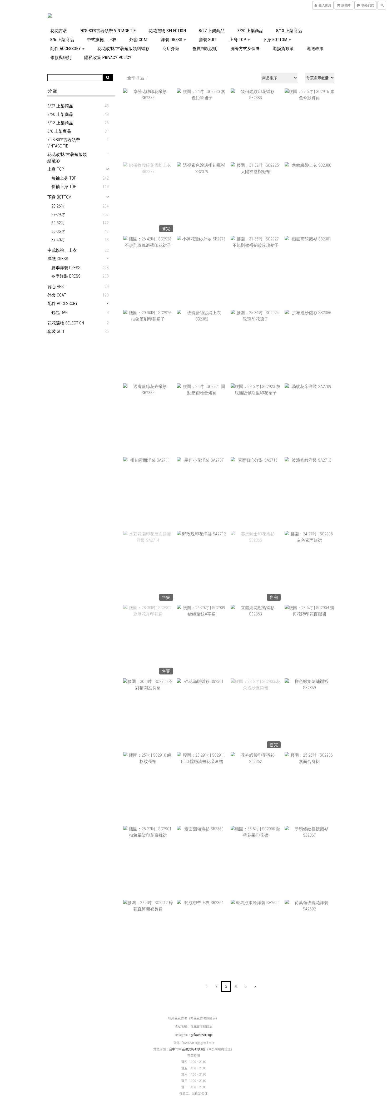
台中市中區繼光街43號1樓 (187, 1049)
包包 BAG (59, 312)
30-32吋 (58, 222)
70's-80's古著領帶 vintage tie (108, 30)
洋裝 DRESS (172, 39)
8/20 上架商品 (250, 30)
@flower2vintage (201, 1035)
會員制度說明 (204, 48)
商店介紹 (170, 48)
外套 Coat (138, 39)
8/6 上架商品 (62, 39)
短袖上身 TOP (63, 178)
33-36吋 (58, 231)
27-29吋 (58, 214)
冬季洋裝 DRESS (66, 276)
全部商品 (135, 77)
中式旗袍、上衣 (101, 39)
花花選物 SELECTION (167, 30)
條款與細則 (60, 57)
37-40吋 (58, 239)
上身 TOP (238, 39)
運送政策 (315, 48)
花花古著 (58, 30)
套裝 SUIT (207, 39)
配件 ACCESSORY (66, 48)
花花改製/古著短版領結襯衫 (123, 48)
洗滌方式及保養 (245, 48)
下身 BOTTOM (275, 39)
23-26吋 (58, 206)
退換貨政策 (283, 48)
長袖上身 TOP (63, 186)
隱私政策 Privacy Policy (107, 57)
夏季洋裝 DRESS (66, 267)
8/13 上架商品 (289, 30)
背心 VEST (56, 286)
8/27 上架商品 (212, 30)
